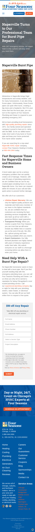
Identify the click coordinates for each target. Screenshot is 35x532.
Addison (21, 499)
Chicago (21, 488)
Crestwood (22, 490)
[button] (3, 13)
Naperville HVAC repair (10, 146)
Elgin (20, 497)
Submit (9, 374)
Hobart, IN (22, 507)
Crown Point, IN (24, 509)
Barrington (22, 502)
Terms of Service (14, 367)
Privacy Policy (26, 367)
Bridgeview (22, 492)
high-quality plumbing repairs (16, 124)
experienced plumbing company (17, 286)
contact (5, 148)
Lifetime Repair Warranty (15, 200)
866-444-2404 (9, 150)
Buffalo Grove (23, 495)
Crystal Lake (23, 504)
